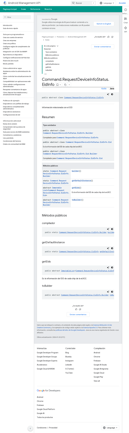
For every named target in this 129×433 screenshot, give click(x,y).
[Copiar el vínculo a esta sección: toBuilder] (54, 286)
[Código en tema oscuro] (112, 94)
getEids (75, 187)
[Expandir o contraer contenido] (57, 46)
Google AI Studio (100, 365)
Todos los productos (45, 417)
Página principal (10, 9)
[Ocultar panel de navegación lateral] (30, 428)
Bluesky (68, 357)
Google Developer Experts (47, 361)
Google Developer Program (47, 353)
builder (75, 171)
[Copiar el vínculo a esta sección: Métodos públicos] (69, 215)
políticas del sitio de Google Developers (70, 330)
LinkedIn (68, 365)
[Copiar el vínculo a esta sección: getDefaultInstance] (67, 242)
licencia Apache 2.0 (90, 328)
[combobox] (83, 3)
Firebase (97, 361)
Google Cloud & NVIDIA (46, 369)
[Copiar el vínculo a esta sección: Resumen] (57, 117)
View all (97, 381)
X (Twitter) (69, 369)
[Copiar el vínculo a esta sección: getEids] (53, 261)
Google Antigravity (101, 369)
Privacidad (53, 428)
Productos (60, 37)
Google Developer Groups (47, 357)
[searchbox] (17, 17)
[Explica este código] (108, 94)
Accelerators (42, 365)
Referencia (35, 9)
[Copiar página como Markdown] (65, 85)
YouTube (69, 373)
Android (97, 353)
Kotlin (103, 88)
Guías (23, 9)
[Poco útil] (112, 37)
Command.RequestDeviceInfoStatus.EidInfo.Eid (88, 142)
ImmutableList (68, 271)
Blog (67, 353)
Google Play (98, 377)
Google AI (40, 413)
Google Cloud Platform (46, 409)
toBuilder (76, 200)
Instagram (69, 361)
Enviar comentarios (102, 46)
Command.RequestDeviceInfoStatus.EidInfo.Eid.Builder (70, 154)
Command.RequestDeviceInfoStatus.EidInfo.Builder (68, 133)
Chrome (97, 357)
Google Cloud (99, 373)
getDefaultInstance (81, 180)
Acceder (122, 3)
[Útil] (108, 37)
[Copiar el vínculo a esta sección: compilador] (57, 223)
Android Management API (24, 3)
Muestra (48, 9)
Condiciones (42, 428)
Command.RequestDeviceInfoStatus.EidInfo (84, 97)
